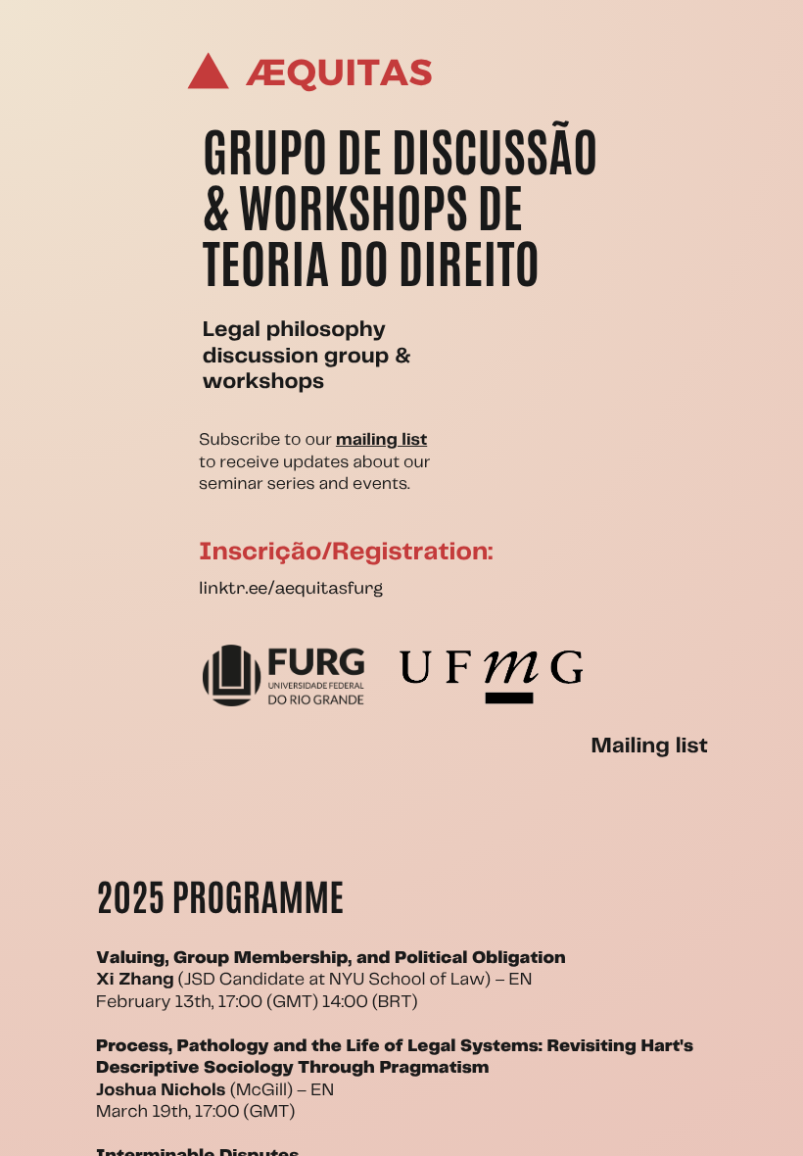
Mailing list (648, 746)
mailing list (381, 440)
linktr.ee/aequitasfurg (291, 590)
